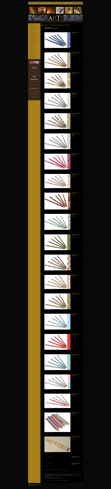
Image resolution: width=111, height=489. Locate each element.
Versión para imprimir (33, 484)
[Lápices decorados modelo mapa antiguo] (57, 121)
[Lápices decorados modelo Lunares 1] (57, 342)
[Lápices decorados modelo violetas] (57, 181)
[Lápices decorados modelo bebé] (57, 282)
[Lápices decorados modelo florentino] (57, 301)
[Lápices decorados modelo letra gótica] (57, 60)
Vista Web (80, 484)
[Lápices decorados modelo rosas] (57, 262)
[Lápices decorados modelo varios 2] (57, 422)
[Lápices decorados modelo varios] (57, 401)
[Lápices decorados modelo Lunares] (57, 381)
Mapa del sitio (39, 484)
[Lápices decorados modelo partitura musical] (57, 141)
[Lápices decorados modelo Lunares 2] (57, 362)
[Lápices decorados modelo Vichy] (57, 322)
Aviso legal (34, 97)
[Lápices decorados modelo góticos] (57, 444)
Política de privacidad (34, 96)
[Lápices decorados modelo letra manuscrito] (57, 101)
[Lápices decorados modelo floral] (57, 222)
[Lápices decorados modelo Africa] (57, 201)
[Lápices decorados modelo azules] (57, 40)
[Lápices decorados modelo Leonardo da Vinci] (57, 80)
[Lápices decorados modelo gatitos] (57, 161)
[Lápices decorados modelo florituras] (57, 242)
